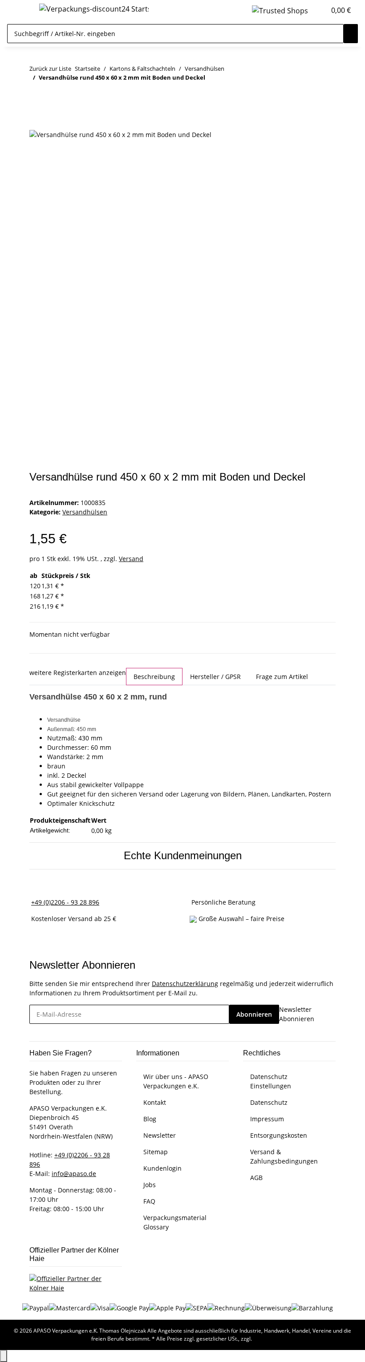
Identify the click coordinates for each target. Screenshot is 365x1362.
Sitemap (155, 1152)
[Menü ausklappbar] (18, 10)
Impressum (267, 1119)
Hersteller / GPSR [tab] (215, 676)
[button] (315, 10)
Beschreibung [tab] (154, 676)
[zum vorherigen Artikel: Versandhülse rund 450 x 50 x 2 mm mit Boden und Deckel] (36, 95)
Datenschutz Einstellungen (270, 1081)
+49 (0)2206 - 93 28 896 (65, 902)
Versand (131, 558)
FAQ (149, 1201)
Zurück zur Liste (50, 69)
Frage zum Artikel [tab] (282, 676)
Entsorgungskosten (278, 1135)
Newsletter (159, 1135)
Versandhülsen (84, 512)
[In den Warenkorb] (36, 124)
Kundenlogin (162, 1168)
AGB (256, 1177)
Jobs (149, 1184)
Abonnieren (254, 1014)
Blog (149, 1119)
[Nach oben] (3, 1356)
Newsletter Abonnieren (296, 1014)
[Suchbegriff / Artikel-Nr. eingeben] (351, 33)
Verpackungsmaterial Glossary (175, 1222)
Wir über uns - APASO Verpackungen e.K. (175, 1081)
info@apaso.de (74, 1173)
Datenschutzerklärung (185, 983)
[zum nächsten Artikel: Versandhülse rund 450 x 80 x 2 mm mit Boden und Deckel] (52, 95)
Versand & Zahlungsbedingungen (284, 1156)
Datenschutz (269, 1102)
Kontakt (154, 1102)
